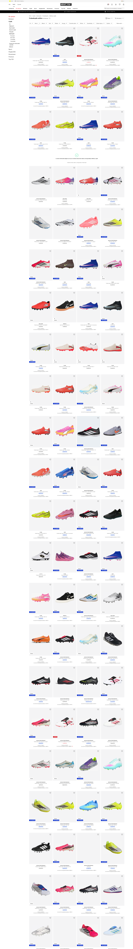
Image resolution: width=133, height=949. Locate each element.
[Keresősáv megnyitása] (105, 8)
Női (9, 4)
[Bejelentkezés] (112, 4)
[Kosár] (123, 4)
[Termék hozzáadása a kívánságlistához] (50, 28)
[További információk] (41, 66)
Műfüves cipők (53, 15)
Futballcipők (45, 15)
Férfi (14, 4)
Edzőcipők (39, 15)
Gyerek (19, 4)
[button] (109, 18)
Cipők (34, 15)
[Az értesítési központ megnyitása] (116, 4)
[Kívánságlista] (120, 4)
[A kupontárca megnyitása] (108, 4)
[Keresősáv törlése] (123, 8)
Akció (36, 23)
